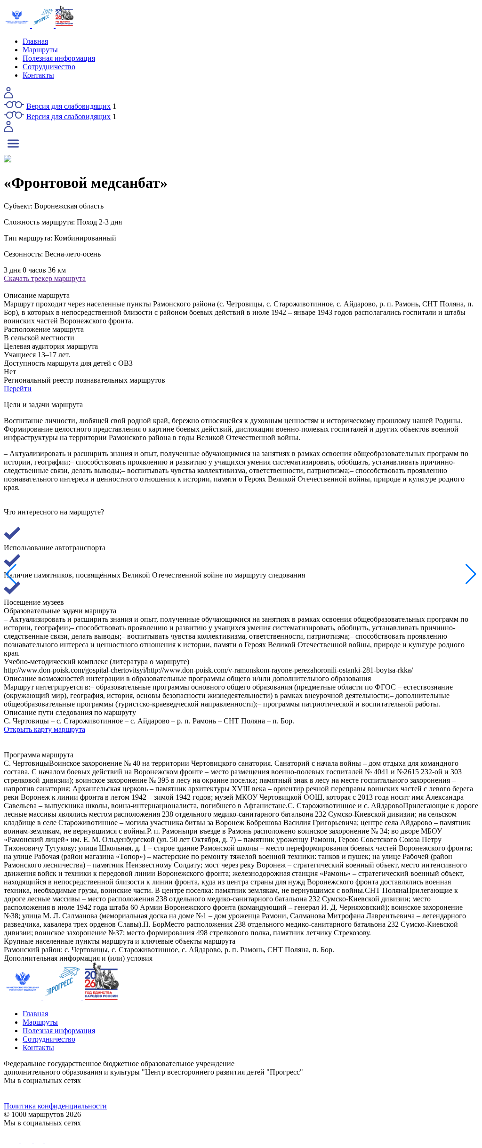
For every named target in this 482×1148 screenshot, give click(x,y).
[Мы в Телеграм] (181, 1093)
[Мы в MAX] (300, 1093)
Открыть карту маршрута (44, 729)
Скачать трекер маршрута (45, 278)
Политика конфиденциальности (55, 1106)
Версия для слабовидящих (68, 106)
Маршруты (40, 50)
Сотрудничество (49, 67)
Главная (35, 41)
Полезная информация (59, 58)
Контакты (38, 75)
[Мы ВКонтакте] (63, 1093)
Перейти (18, 389)
